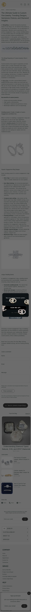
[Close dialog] (27, 295)
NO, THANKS (15, 312)
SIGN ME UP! (15, 307)
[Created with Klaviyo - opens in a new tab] (15, 318)
